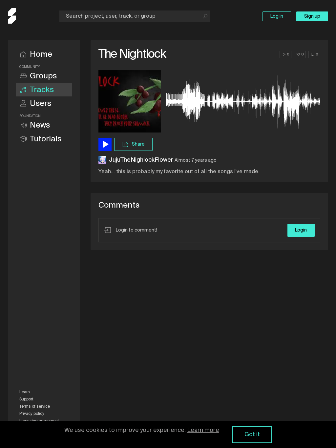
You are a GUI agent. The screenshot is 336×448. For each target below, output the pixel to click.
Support (26, 399)
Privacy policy (31, 414)
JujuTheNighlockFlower (141, 160)
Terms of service (34, 407)
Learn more (203, 430)
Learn (24, 392)
